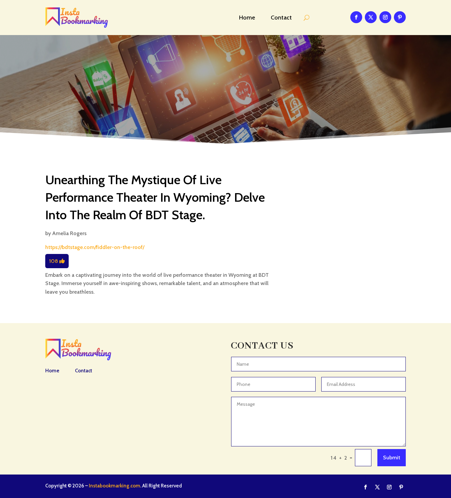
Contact (281, 17)
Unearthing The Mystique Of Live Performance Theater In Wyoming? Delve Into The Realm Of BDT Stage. (155, 197)
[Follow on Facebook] (356, 17)
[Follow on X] (371, 17)
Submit (391, 457)
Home (247, 17)
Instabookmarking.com (114, 486)
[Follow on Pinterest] (400, 17)
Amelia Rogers (69, 233)
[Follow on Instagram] (385, 17)
